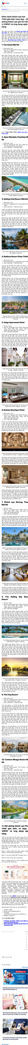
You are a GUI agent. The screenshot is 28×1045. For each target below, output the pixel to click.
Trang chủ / (5, 9)
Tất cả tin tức (5, 1044)
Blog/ (9, 9)
